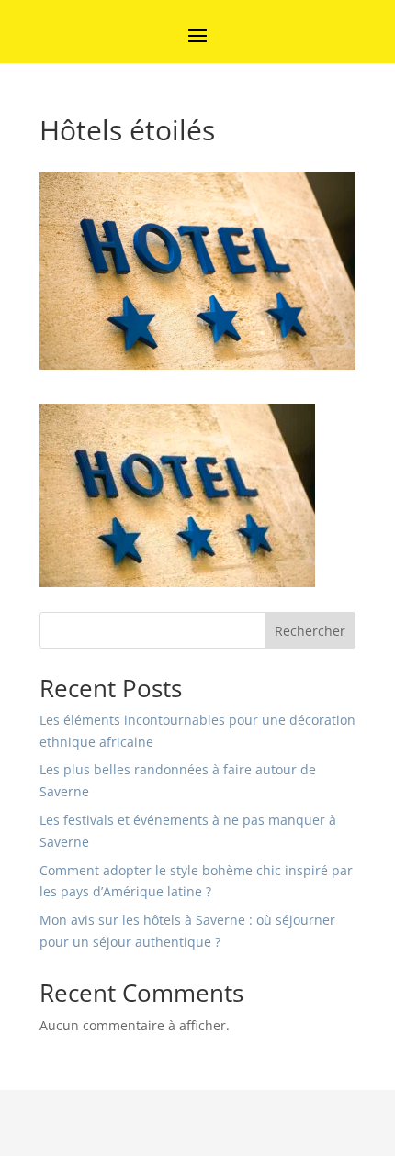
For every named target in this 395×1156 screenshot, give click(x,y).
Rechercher (310, 630)
